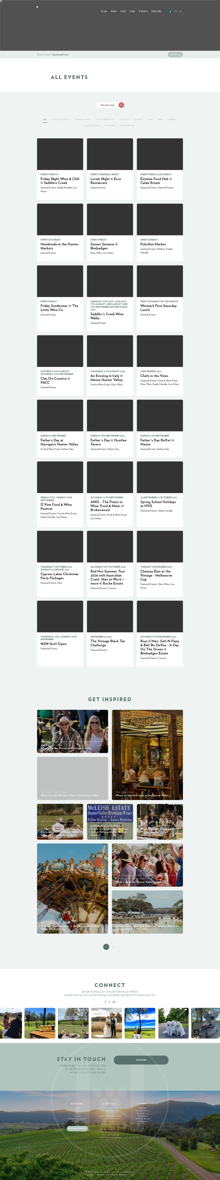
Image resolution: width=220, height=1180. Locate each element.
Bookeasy (101, 1175)
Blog (77, 1121)
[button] (121, 105)
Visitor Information (77, 1119)
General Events (48, 188)
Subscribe (141, 1060)
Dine (132, 11)
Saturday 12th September (107, 497)
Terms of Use (142, 1113)
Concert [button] (138, 119)
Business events (77, 1128)
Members (142, 1121)
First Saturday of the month (159, 301)
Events (143, 11)
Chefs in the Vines (154, 376)
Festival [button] (124, 119)
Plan (104, 11)
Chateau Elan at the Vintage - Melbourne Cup (156, 575)
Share (173, 54)
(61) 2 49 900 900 (110, 1121)
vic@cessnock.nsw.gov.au (110, 1137)
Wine (114, 11)
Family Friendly (64, 188)
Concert (112, 588)
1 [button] (106, 947)
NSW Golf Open (54, 644)
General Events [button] (83, 119)
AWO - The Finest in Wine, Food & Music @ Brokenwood (107, 506)
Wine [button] (160, 119)
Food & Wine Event (100, 384)
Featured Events (148, 188)
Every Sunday (149, 240)
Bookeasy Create (127, 1175)
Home (40, 55)
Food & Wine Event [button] (105, 119)
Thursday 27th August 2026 (108, 371)
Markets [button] (172, 119)
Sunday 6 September (53, 436)
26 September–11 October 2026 (158, 497)
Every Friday (99, 240)
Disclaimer (143, 1116)
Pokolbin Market (153, 244)
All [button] (45, 119)
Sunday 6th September (154, 436)
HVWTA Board (143, 1119)
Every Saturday (51, 240)
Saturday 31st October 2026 (108, 567)
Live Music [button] (110, 126)
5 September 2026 (150, 371)
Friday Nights (49, 174)
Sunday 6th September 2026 (108, 436)
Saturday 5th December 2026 (158, 637)
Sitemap (143, 1108)
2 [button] (113, 947)
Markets (161, 249)
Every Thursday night (105, 174)
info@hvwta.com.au (110, 1124)
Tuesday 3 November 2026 (156, 567)
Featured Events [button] (61, 119)
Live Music (108, 253)
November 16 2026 (101, 637)
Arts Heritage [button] (128, 126)
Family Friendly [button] (92, 126)
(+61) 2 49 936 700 (110, 1135)
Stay (123, 11)
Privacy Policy (142, 1111)
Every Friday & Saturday (155, 174)
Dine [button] (150, 119)
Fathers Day (67, 449)
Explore (157, 11)
